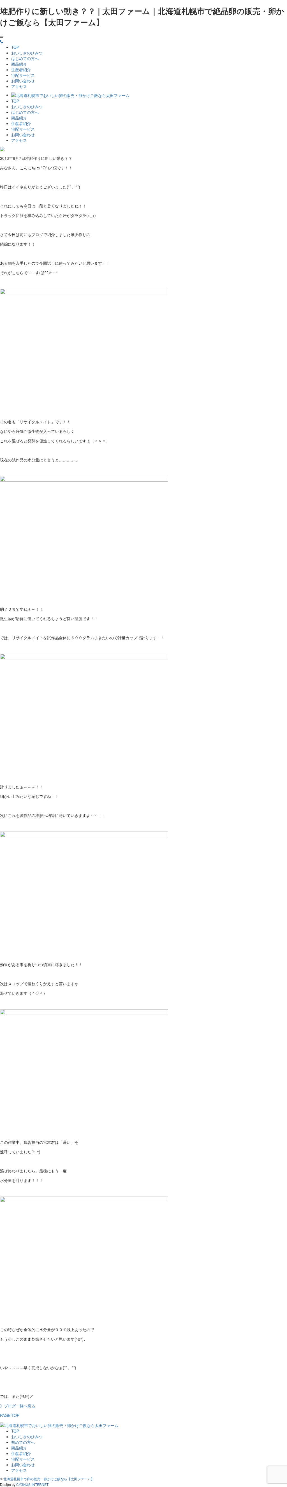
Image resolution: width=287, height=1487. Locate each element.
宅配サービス (23, 75)
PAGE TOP (9, 1415)
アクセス (19, 86)
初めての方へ (23, 1442)
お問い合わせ (23, 81)
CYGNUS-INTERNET (32, 1484)
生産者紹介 (21, 69)
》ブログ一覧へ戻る (17, 1406)
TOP (15, 47)
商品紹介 (19, 64)
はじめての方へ (25, 58)
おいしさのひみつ (27, 53)
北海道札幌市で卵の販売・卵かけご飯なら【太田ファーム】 (48, 1478)
